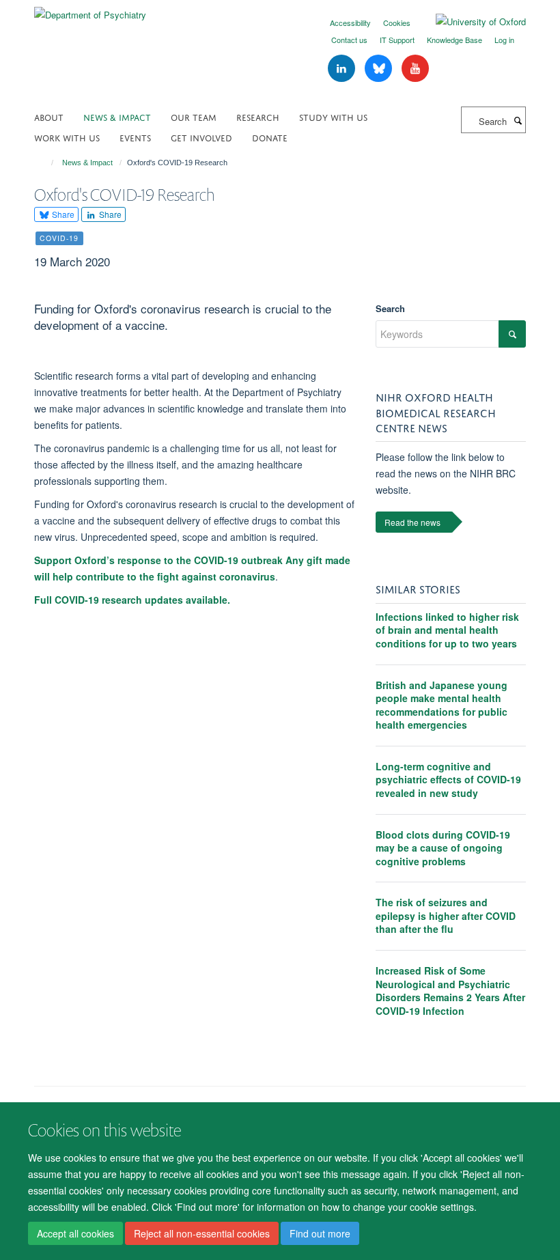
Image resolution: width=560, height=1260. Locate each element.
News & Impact (117, 116)
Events (135, 136)
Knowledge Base (454, 39)
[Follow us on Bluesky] (380, 68)
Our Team (193, 116)
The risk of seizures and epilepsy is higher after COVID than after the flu (446, 915)
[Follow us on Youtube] (415, 68)
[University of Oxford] (470, 22)
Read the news (412, 522)
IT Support (397, 39)
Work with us (67, 136)
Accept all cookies (75, 1233)
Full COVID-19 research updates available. (132, 599)
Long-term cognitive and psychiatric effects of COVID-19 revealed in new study (448, 779)
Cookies (396, 22)
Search (390, 308)
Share (62, 214)
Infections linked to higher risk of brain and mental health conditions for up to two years (447, 630)
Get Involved (201, 136)
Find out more (320, 1233)
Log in (504, 39)
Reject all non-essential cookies (202, 1233)
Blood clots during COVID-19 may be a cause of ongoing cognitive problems (443, 848)
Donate (270, 136)
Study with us (333, 116)
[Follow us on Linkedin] (343, 68)
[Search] (517, 120)
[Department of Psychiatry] (90, 9)
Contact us (349, 39)
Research (257, 116)
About (49, 116)
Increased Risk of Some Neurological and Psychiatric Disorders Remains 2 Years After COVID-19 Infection (450, 991)
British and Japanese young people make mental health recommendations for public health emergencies (441, 705)
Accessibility (350, 22)
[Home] (46, 162)
